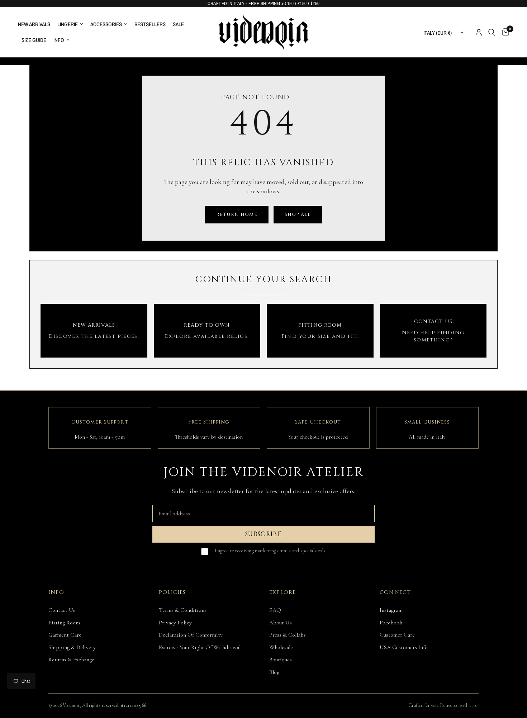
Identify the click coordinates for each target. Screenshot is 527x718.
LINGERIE (67, 24)
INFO (58, 40)
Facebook (391, 622)
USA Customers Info (404, 647)
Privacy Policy (175, 622)
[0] (504, 32)
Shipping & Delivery (72, 647)
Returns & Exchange (71, 659)
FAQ (275, 610)
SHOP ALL (298, 214)
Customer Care (397, 634)
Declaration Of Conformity (191, 634)
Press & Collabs (287, 634)
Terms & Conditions (182, 610)
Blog (274, 672)
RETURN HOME (236, 214)
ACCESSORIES (106, 24)
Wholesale (281, 647)
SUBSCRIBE (263, 534)
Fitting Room (64, 622)
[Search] (492, 32)
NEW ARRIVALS (34, 24)
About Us (280, 622)
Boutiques (280, 659)
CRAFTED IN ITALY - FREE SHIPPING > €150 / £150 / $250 (264, 3)
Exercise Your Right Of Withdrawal (200, 647)
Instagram (391, 610)
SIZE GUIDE (34, 40)
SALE (178, 24)
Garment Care (64, 634)
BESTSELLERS (150, 24)
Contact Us (61, 610)
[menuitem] (36, 24)
